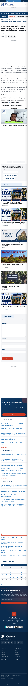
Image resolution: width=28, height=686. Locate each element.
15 (21, 574)
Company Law (18, 648)
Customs (3, 652)
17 (2, 577)
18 (6, 577)
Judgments (3, 666)
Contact (16, 668)
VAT (10, 102)
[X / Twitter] (5, 642)
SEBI (16, 650)
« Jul (2, 584)
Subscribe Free (6, 603)
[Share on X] (6, 37)
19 (10, 577)
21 (17, 577)
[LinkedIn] (12, 642)
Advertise (17, 666)
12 (10, 574)
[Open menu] (25, 4)
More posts (4, 447)
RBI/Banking (17, 652)
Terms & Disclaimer (11, 678)
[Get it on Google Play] (9, 626)
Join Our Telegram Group (11, 175)
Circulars (3, 664)
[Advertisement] (11, 53)
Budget (12, 13)
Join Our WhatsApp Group (11, 172)
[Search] (26, 13)
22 (21, 577)
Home (2, 13)
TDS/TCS (3, 654)
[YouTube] (8, 642)
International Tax (4, 656)
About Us (17, 662)
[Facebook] (2, 642)
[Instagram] (15, 642)
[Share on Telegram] (14, 37)
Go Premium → (14, 414)
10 (2, 574)
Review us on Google (9, 178)
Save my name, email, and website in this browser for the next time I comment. (14, 355)
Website (4, 349)
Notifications (3, 662)
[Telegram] (21, 642)
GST (2, 650)
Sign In (24, 1)
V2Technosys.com (4, 676)
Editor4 (4, 33)
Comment (4, 323)
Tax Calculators (4, 670)
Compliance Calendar (6, 668)
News (12, 19)
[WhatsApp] (18, 642)
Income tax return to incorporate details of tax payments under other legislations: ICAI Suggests (13, 28)
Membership (17, 670)
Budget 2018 (17, 162)
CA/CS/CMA (17, 656)
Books (9, 1)
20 (14, 577)
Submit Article (18, 664)
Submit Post (17, 1)
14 (17, 574)
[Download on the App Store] (18, 626)
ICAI (24, 162)
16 (25, 574)
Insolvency (17, 654)
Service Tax (17, 13)
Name (4, 338)
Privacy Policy (3, 678)
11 (6, 574)
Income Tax (6, 13)
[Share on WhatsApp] (11, 37)
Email (3, 344)
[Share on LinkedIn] (9, 37)
